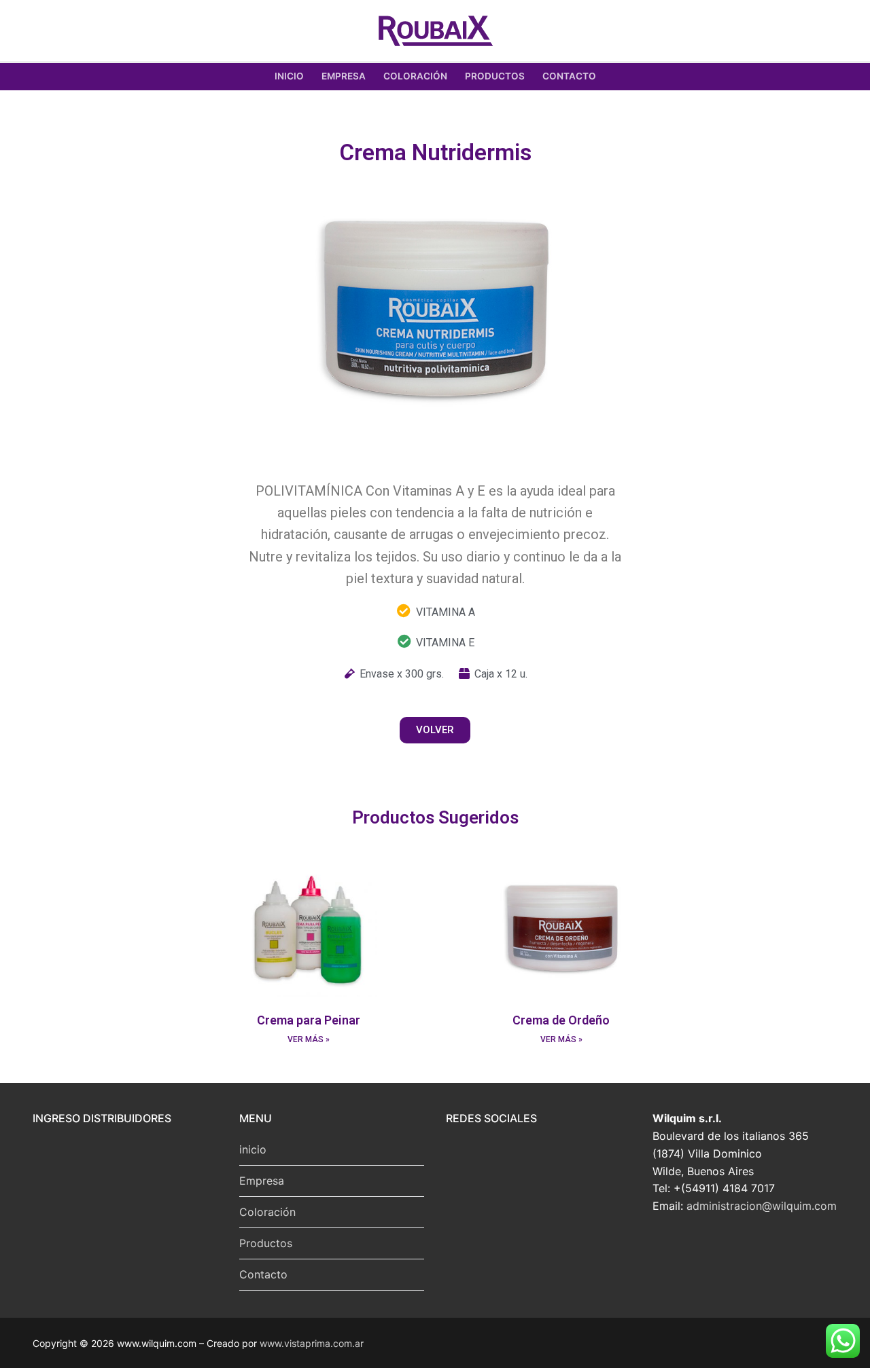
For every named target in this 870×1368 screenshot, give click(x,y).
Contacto (263, 1274)
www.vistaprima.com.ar (312, 1343)
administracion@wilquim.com (761, 1206)
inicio (252, 1149)
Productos (265, 1243)
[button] (435, 730)
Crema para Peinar (308, 1020)
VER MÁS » (309, 1039)
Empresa (261, 1180)
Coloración (267, 1212)
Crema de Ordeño (561, 1020)
